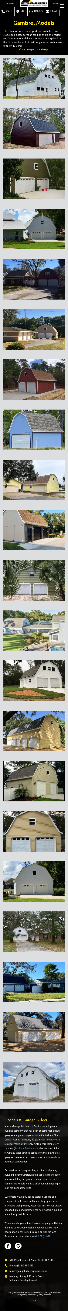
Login (34, 1301)
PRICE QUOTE (43, 1236)
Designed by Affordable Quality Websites (34, 1295)
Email (53, 11)
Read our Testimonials (26, 1148)
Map (23, 11)
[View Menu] (62, 6)
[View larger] (34, 78)
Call (9, 11)
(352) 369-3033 (25, 1265)
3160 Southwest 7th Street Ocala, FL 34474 (31, 1260)
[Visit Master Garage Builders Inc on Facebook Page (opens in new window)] (8, 1246)
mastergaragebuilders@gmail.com (28, 1271)
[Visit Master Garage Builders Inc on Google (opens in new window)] (18, 1246)
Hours (38, 11)
